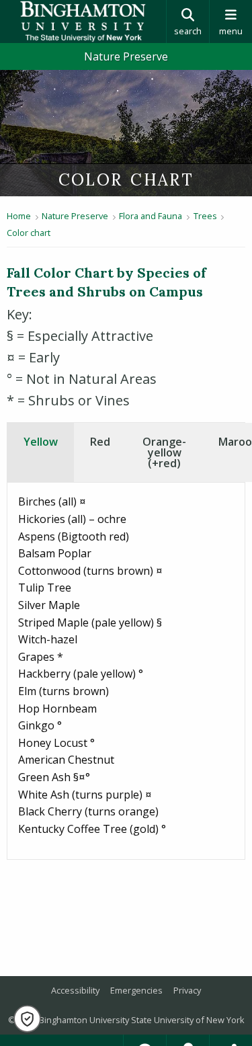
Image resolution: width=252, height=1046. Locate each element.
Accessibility (75, 990)
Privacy (187, 990)
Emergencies (136, 990)
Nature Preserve (126, 56)
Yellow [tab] (41, 441)
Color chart (28, 233)
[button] (27, 1019)
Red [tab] (100, 441)
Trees (205, 216)
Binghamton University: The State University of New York (83, 21)
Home (19, 216)
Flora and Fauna (150, 216)
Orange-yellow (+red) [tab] (164, 452)
